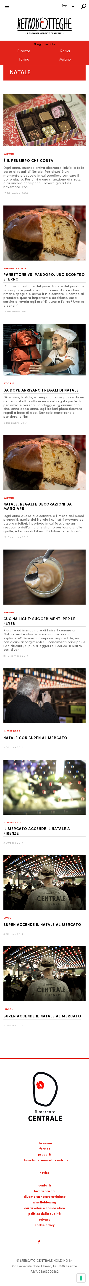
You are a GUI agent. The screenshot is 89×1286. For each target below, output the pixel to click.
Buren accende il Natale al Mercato (42, 925)
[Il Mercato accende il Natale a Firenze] (44, 814)
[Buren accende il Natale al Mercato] (44, 909)
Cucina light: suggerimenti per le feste (39, 621)
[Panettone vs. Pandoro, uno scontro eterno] (44, 259)
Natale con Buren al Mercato (35, 738)
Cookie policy (45, 1225)
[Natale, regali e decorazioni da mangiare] (44, 489)
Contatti (44, 1185)
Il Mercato (12, 731)
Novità (44, 1173)
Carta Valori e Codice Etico (44, 1208)
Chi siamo (44, 1143)
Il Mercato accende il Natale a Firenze (36, 831)
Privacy (44, 1220)
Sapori (8, 154)
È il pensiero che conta (28, 161)
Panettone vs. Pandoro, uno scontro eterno (44, 277)
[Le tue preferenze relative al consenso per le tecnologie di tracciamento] (81, 1278)
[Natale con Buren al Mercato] (44, 722)
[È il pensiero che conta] (44, 145)
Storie (21, 268)
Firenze (23, 51)
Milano (65, 59)
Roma (65, 51)
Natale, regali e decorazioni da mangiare (37, 507)
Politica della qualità (44, 1214)
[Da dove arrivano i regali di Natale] (44, 374)
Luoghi (9, 918)
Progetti (44, 1154)
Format (44, 1149)
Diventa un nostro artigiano (44, 1197)
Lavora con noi (44, 1191)
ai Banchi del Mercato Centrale (44, 1160)
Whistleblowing (44, 1202)
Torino (23, 59)
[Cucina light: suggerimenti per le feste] (44, 604)
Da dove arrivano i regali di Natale (41, 390)
